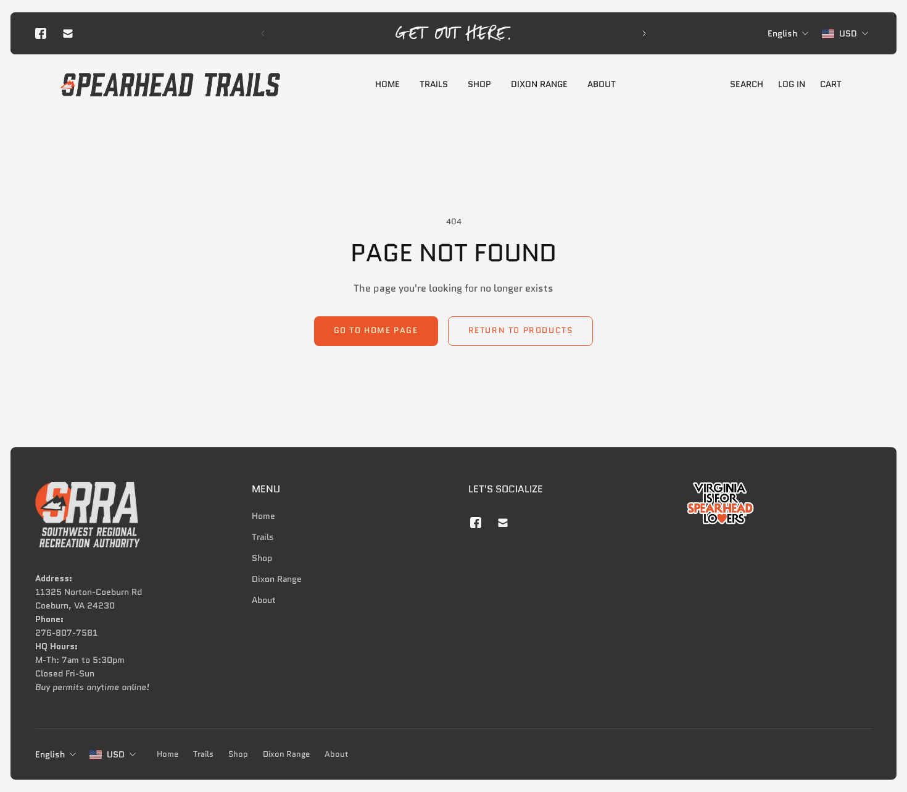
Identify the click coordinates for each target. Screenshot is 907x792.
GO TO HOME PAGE (376, 330)
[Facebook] (40, 33)
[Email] (67, 33)
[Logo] (170, 84)
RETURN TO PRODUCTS (520, 330)
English (50, 754)
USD (116, 754)
